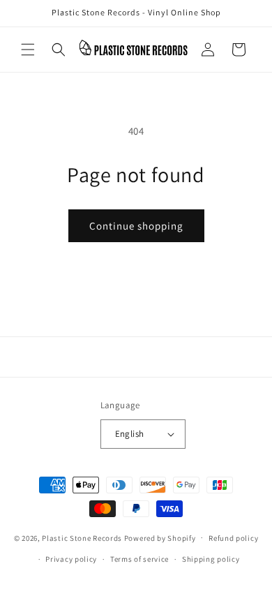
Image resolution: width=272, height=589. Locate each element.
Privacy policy (71, 559)
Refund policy (233, 538)
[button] (28, 49)
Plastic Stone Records (82, 537)
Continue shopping (136, 225)
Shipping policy (211, 559)
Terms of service (139, 559)
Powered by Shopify (160, 537)
